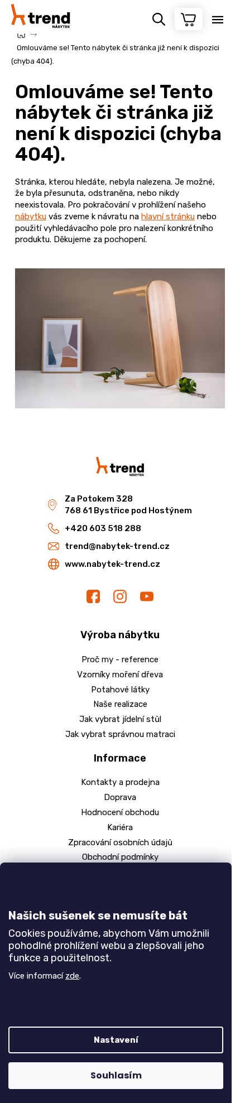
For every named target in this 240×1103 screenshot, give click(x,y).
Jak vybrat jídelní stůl (120, 719)
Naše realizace (120, 704)
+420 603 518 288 (103, 528)
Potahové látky (120, 690)
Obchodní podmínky (120, 857)
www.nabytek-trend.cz (112, 564)
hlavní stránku (168, 216)
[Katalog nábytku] (120, 338)
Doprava (120, 797)
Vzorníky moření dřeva (120, 674)
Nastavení (116, 1040)
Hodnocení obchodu (120, 812)
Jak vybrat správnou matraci (120, 734)
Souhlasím (116, 1075)
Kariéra (120, 827)
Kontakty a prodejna (120, 782)
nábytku (30, 216)
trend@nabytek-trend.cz (117, 546)
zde (72, 976)
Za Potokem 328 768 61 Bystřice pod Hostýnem (128, 505)
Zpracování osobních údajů (120, 842)
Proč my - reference (120, 659)
